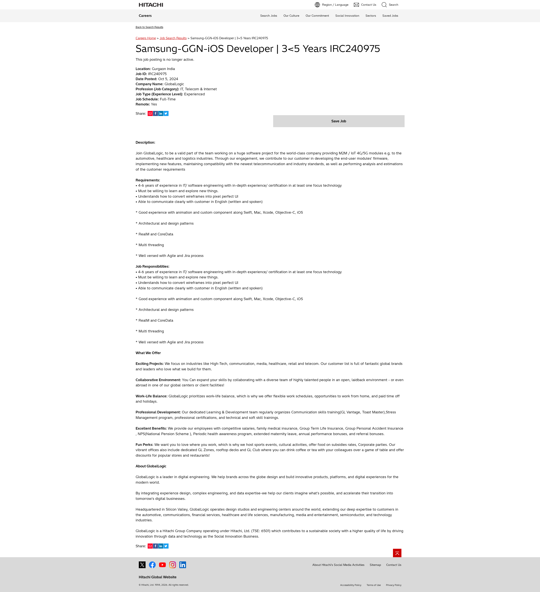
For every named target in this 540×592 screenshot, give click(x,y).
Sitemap (375, 564)
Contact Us (393, 564)
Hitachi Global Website (158, 577)
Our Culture (291, 15)
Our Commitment (317, 15)
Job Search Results (173, 38)
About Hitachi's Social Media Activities (338, 564)
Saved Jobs (390, 15)
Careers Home (146, 38)
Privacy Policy (393, 585)
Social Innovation (347, 15)
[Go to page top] (397, 553)
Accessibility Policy (350, 585)
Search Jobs (268, 15)
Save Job (338, 121)
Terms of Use (374, 585)
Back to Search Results (149, 27)
